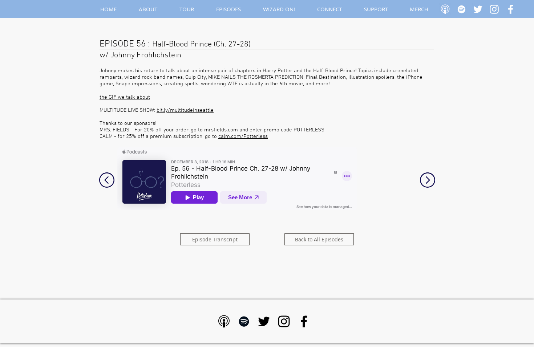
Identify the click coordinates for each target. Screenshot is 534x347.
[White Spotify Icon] (462, 9)
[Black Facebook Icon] (304, 321)
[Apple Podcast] (445, 9)
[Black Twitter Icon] (264, 321)
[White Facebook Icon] (511, 9)
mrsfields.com (221, 130)
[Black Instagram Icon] (284, 321)
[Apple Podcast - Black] (224, 321)
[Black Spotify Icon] (244, 321)
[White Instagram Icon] (494, 9)
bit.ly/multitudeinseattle (185, 110)
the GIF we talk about (125, 97)
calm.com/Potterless (243, 136)
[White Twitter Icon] (478, 9)
